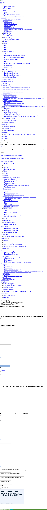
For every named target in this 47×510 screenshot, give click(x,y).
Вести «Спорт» (6, 104)
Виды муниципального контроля (7, 82)
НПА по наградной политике (8, 66)
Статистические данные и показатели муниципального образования (11, 177)
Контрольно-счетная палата (4, 234)
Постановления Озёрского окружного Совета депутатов (10, 232)
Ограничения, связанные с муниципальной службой (11, 59)
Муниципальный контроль (4, 238)
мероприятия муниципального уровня (9, 258)
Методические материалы (6, 248)
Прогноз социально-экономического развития (8, 122)
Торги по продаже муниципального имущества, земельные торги (12, 198)
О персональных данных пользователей (9, 65)
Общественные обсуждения (6, 32)
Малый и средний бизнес (6, 110)
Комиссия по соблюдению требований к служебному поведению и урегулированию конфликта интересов (16, 87)
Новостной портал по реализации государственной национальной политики (12, 101)
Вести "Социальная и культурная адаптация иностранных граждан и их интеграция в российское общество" (18, 262)
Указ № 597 (5, 210)
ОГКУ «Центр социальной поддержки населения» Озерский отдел (11, 14)
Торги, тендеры (5, 41)
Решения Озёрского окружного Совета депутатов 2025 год (11, 72)
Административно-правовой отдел (8, 22)
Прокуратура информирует (4, 293)
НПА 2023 (5, 46)
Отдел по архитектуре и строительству (9, 23)
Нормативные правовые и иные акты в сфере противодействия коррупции (12, 244)
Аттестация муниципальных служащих (8, 220)
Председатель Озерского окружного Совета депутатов (10, 70)
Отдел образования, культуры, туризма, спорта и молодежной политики (13, 28)
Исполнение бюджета (7, 108)
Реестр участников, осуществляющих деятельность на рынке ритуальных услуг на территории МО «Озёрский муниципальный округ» (20, 139)
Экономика (2, 107)
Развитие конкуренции (6, 275)
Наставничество (6, 61)
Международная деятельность (6, 274)
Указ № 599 (5, 53)
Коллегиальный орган (4, 124)
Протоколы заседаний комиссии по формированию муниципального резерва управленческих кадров (17, 63)
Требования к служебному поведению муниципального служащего (12, 58)
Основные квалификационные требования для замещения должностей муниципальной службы (16, 56)
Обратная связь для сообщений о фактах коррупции (9, 77)
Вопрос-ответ (3, 281)
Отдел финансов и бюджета (7, 26)
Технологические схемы (7, 191)
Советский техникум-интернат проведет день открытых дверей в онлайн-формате (11, 155)
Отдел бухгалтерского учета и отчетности (9, 183)
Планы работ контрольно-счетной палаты (8, 79)
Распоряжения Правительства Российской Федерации (11, 254)
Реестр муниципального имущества (7, 50)
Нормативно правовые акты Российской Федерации (9, 95)
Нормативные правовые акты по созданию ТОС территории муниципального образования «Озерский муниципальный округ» (19, 134)
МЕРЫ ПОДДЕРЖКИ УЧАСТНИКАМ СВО (7, 81)
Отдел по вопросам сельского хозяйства (9, 27)
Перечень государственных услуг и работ (9, 169)
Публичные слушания (5, 9)
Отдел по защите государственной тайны (9, 187)
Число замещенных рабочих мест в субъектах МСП (10, 112)
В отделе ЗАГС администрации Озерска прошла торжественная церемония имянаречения (12, 158)
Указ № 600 (5, 52)
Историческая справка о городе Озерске (8, 5)
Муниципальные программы (6, 37)
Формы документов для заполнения (8, 67)
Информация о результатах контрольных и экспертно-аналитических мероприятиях (13, 236)
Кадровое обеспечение (6, 54)
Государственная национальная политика (6, 94)
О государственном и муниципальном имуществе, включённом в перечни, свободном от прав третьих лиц (17, 272)
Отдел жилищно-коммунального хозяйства (9, 25)
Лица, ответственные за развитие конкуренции (10, 120)
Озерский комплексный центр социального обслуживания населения (11, 11)
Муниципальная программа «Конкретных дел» (9, 196)
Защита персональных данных (7, 64)
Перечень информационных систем (7, 68)
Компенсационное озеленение (7, 33)
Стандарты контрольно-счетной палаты (8, 80)
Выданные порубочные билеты (7, 189)
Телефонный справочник (6, 297)
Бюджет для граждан (7, 109)
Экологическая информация (5, 137)
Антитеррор (3, 250)
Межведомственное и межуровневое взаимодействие (11, 193)
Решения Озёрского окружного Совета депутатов (9, 71)
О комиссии (5, 15)
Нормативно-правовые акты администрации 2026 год (11, 201)
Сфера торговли (5, 277)
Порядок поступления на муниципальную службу (10, 212)
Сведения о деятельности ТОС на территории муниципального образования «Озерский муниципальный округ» (17, 291)
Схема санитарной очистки (6, 129)
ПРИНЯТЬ (11, 509)
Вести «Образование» (7, 102)
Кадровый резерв (5, 218)
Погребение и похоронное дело (5, 138)
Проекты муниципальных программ (9, 194)
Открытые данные (5, 69)
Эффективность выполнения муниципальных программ (11, 39)
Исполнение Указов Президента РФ (7, 208)
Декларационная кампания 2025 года (7, 86)
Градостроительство (3, 125)
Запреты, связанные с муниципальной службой (10, 216)
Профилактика (5, 83)
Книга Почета (4, 17)
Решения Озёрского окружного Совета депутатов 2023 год (11, 230)
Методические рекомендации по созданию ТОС (9, 133)
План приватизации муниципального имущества (9, 51)
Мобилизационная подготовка (8, 31)
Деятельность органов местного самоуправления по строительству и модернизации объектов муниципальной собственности (20, 197)
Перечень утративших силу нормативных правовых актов (11, 48)
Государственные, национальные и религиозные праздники (10, 100)
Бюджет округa (5, 264)
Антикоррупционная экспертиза (7, 91)
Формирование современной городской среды (9, 127)
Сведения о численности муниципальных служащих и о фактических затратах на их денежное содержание (16, 89)
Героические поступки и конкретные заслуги (10, 224)
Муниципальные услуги (6, 34)
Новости (5, 12)
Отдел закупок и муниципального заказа (9, 179)
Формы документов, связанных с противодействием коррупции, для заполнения (13, 92)
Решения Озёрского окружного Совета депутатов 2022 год (11, 74)
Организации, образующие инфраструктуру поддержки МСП (12, 114)
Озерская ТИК (5, 171)
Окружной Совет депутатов (4, 226)
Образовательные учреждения (7, 8)
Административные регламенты (8, 35)
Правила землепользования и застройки (8, 287)
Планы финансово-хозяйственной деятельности (9, 118)
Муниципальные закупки (7, 199)
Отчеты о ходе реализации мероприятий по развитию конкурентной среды (13, 276)
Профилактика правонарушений (5, 84)
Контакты (2, 140)
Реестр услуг (6, 36)
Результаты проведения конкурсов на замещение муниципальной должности (14, 57)
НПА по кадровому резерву (7, 62)
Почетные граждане (5, 173)
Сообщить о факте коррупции (6, 93)
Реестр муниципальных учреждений (9, 163)
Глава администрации (5, 175)
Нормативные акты (5, 78)
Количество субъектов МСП (8, 268)
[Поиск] (7, 142)
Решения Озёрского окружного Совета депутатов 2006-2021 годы (12, 75)
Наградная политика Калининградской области (9, 222)
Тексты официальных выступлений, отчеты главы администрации (12, 19)
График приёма (3, 370)
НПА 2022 (5, 47)
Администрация (3, 18)
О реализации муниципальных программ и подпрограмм (11, 111)
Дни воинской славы (5, 99)
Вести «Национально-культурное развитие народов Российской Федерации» (14, 103)
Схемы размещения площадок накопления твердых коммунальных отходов (12, 285)
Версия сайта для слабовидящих (6, 365)
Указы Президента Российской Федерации (9, 252)
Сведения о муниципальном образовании (6, 161)
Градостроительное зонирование (7, 128)
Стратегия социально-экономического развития (9, 279)
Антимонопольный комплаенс (7, 121)
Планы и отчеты (5, 90)
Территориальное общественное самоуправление (7, 289)
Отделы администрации (6, 21)
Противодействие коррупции (5, 85)
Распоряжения (5, 43)
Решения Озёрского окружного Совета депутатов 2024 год (11, 73)
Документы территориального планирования (8, 130)
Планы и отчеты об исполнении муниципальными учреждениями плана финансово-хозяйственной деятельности (18, 7)
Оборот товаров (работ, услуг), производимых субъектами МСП (12, 269)
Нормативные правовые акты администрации (9, 200)
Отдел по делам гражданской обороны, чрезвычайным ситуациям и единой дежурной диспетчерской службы (18, 29)
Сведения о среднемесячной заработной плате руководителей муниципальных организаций (14, 246)
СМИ (3, 165)
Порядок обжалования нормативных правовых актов (11, 206)
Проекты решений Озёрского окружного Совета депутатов (10, 76)
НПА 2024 (5, 202)
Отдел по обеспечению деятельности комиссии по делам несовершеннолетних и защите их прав (16, 185)
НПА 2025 (5, 45)
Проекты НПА (6, 49)
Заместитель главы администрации (7, 20)
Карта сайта (2, 135)
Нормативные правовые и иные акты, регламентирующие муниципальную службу (14, 55)
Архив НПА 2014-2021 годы (8, 204)
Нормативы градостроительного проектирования (9, 126)
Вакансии (5, 214)
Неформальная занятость (6, 273)
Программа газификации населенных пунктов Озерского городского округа (14, 195)
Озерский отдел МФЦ (5, 167)
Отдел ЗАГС (6, 30)
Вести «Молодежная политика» (8, 260)
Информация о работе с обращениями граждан (7, 369)
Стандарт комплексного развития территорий (8, 283)
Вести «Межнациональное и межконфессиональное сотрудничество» (13, 105)
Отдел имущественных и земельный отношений (10, 24)
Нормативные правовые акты (5, 123)
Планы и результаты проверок (7, 240)
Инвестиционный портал (4, 131)
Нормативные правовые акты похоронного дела (9, 295)
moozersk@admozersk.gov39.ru (5, 488)
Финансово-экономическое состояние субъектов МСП (11, 270)
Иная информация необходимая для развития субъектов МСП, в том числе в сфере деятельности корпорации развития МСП (20, 116)
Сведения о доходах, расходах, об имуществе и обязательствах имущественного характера (14, 88)
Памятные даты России (6, 256)
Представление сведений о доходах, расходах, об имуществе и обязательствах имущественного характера (17, 60)
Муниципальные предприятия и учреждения (8, 6)
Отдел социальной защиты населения (9, 181)
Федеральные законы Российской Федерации (10, 96)
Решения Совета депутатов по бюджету (8, 266)
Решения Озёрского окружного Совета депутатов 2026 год (11, 228)
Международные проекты (4, 132)
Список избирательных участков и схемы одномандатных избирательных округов (14, 16)
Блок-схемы (5, 13)
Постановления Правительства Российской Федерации (11, 97)
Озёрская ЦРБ (4, 10)
